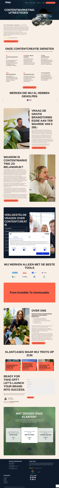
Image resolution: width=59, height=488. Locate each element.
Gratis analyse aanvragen (10, 41)
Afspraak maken (50, 2)
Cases (30, 2)
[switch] (24, 250)
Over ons (38, 2)
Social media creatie (28, 56)
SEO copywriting (45, 56)
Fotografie (46, 73)
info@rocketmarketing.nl (14, 466)
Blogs (5, 479)
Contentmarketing (12, 57)
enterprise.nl (45, 437)
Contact (43, 2)
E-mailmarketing (11, 73)
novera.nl (13, 437)
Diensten (27, 2)
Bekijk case (8, 369)
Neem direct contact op (28, 87)
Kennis (34, 2)
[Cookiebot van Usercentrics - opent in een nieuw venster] (45, 234)
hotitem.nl (29, 437)
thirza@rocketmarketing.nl (14, 401)
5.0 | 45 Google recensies (12, 37)
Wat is (5, 480)
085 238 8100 (12, 465)
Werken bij (6, 482)
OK (42, 253)
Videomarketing (29, 74)
